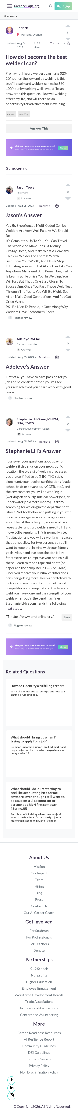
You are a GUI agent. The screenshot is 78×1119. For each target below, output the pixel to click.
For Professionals (39, 937)
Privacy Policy (39, 1066)
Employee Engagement (39, 988)
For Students (39, 931)
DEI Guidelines (39, 1052)
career (11, 114)
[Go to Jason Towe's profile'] (10, 194)
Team (39, 880)
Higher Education (39, 982)
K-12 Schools (39, 969)
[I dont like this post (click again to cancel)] (67, 198)
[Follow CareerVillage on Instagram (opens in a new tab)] (11, 1096)
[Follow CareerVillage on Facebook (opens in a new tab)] (11, 1080)
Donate (39, 950)
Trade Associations (39, 1001)
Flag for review (21, 317)
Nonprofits (39, 975)
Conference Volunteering (39, 1015)
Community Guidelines (39, 1046)
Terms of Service (39, 1059)
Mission (39, 866)
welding (24, 114)
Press (39, 899)
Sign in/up (63, 6)
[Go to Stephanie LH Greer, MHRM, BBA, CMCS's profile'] (10, 428)
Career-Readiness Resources (39, 1033)
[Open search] (51, 6)
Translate (55, 43)
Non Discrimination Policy (39, 1072)
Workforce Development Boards (39, 995)
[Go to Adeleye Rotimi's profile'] (10, 346)
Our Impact (39, 873)
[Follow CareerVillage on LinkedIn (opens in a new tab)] (11, 1088)
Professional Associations (39, 1008)
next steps (13, 608)
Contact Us (39, 906)
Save (67, 617)
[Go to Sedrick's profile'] (10, 34)
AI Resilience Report (39, 1039)
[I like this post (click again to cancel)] (67, 25)
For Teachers (39, 944)
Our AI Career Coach (39, 913)
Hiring (39, 886)
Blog (39, 893)
